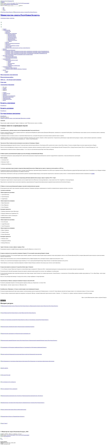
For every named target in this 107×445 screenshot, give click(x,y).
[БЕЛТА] (2, 368)
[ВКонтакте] (1, 300)
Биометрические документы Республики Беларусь (33, 402)
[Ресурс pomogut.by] (5, 388)
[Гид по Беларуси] (4, 381)
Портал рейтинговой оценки (20, 409)
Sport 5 (6, 423)
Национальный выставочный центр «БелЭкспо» (32, 395)
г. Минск (10, 41)
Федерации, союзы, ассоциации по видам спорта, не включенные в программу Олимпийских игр (26, 53)
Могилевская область (12, 40)
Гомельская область (12, 36)
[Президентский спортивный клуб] (8, 333)
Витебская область (12, 35)
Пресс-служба (8, 46)
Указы (9, 62)
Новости (5, 48)
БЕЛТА (6, 368)
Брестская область (12, 34)
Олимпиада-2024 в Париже (11, 67)
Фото (6, 72)
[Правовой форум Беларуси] (6, 416)
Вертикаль (7, 32)
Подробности (3, 105)
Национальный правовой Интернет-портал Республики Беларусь (43, 340)
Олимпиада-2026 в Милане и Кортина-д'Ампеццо (16, 68)
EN (3, 8)
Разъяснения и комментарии (14, 65)
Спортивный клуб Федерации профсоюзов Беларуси (35, 347)
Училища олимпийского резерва (12, 45)
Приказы (10, 64)
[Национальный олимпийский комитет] (9, 326)
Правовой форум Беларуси (18, 416)
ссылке (92, 173)
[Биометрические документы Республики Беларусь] (11, 402)
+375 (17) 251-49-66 (11, 3)
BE (3, 7)
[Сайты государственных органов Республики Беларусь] (12, 319)
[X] (3, 300)
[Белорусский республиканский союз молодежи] (11, 354)
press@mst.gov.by (14, 4)
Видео (6, 71)
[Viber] (5, 300)
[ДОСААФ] (3, 375)
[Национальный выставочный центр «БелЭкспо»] (11, 395)
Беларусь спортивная (7, 103)
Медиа (4, 70)
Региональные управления (11, 33)
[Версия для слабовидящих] (4, 9)
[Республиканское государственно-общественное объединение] (14, 361)
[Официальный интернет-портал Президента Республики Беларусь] (15, 305)
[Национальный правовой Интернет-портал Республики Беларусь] (14, 340)
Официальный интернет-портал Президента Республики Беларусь (44, 305)
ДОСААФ (8, 375)
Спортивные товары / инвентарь (7, 18)
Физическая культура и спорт (11, 60)
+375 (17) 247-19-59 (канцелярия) (22, 3)
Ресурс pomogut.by (13, 388)
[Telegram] (2, 300)
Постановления (11, 63)
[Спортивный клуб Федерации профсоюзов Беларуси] (12, 347)
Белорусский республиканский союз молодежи (32, 354)
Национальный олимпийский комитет (26, 326)
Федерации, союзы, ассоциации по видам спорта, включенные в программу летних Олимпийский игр (27, 51)
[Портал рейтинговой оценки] (7, 409)
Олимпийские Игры (7, 66)
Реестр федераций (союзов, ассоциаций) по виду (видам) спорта (19, 54)
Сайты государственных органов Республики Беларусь (36, 319)
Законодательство (6, 58)
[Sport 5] (2, 423)
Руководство (8, 31)
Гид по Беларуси (12, 381)
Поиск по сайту (3, 5)
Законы (9, 61)
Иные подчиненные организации (12, 43)
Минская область (11, 38)
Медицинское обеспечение (11, 56)
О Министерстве (6, 30)
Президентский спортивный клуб (23, 333)
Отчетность (7, 44)
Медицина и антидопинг (8, 55)
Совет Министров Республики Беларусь (27, 312)
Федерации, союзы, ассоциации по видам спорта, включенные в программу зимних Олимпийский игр (27, 52)
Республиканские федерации (9, 50)
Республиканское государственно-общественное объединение (41, 361)
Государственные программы (10, 113)
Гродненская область (12, 37)
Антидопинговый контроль (11, 57)
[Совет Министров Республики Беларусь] (9, 312)
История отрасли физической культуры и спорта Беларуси (17, 47)
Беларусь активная (6, 108)
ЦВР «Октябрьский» (8, 439)
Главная (4, 28)
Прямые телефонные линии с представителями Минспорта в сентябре (15, 118)
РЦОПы (7, 42)
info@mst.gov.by (7, 4)
